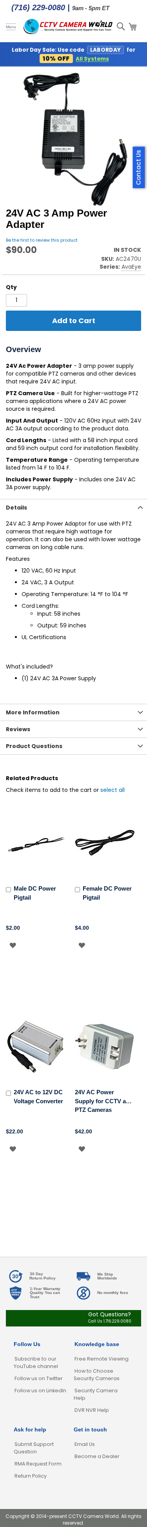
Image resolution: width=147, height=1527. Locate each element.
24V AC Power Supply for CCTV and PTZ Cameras (104, 1101)
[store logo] (68, 26)
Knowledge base (96, 1344)
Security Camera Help (96, 1394)
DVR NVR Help (91, 1410)
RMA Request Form (38, 1463)
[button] (13, 945)
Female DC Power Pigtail (107, 893)
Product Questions (34, 746)
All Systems (92, 59)
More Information (33, 712)
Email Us (84, 1444)
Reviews (18, 729)
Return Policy (31, 1476)
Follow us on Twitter (39, 1378)
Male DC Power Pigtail (35, 893)
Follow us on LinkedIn (40, 1390)
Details (16, 507)
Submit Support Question (34, 1448)
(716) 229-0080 (38, 7)
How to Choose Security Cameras (97, 1375)
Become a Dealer (97, 1456)
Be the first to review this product (42, 240)
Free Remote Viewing (101, 1358)
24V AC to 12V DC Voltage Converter (38, 1096)
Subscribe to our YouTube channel (36, 1362)
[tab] (73, 507)
